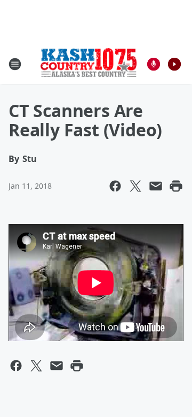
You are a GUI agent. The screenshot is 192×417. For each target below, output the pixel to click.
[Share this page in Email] (155, 186)
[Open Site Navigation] (15, 64)
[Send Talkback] (153, 64)
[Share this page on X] (135, 186)
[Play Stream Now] (174, 64)
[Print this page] (176, 186)
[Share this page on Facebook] (115, 186)
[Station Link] (89, 63)
